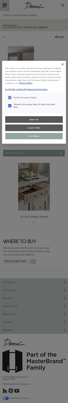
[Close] (62, 64)
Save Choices (34, 136)
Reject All (34, 119)
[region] (34, 102)
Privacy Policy (25, 83)
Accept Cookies (34, 127)
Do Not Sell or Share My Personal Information (26, 90)
